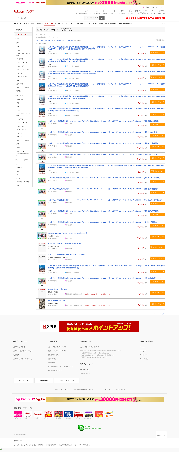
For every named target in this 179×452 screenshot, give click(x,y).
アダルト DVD (20, 151)
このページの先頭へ (160, 314)
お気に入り (122, 14)
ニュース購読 (144, 359)
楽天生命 (68, 418)
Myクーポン (113, 14)
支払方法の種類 (53, 355)
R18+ (163, 23)
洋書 (17, 185)
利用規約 (16, 355)
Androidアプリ (85, 374)
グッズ (67, 23)
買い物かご (97, 14)
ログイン (87, 11)
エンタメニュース (91, 23)
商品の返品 (52, 363)
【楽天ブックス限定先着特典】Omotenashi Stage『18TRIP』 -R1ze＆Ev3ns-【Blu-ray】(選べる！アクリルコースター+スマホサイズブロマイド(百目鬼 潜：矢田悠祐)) (103, 121)
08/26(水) (71, 40)
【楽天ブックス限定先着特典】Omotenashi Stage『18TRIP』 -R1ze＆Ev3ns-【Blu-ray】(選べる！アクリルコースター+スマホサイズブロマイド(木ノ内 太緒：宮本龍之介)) (105, 200)
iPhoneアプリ (84, 369)
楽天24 (38, 418)
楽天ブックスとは (19, 347)
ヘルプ (153, 14)
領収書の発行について (55, 370)
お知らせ (104, 14)
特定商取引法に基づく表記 (67, 445)
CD (17, 175)
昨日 (46, 40)
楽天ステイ (78, 418)
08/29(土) (51, 40)
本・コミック (24, 23)
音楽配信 (113, 23)
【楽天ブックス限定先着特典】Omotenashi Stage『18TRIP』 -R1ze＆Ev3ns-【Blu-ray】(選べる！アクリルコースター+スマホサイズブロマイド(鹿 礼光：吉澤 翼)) (102, 222)
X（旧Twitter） (144, 355)
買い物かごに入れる (158, 52)
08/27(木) (64, 40)
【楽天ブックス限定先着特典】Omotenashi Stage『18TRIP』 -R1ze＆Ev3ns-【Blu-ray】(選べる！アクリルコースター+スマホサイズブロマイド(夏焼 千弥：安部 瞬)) (103, 154)
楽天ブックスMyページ (141, 14)
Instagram (143, 351)
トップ (16, 23)
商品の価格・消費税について (89, 347)
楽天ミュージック (48, 418)
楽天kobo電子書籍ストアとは (23, 351)
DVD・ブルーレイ (49, 23)
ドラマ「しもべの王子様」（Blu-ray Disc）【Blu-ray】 (67, 254)
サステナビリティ (84, 445)
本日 (42, 40)
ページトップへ (161, 435)
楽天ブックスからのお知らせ (22, 359)
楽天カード (28, 418)
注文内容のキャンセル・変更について (60, 366)
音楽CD (39, 23)
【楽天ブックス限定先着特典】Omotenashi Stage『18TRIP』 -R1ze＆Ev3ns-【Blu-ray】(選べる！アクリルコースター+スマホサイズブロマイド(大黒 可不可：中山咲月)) (104, 178)
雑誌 (32, 23)
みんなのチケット (88, 418)
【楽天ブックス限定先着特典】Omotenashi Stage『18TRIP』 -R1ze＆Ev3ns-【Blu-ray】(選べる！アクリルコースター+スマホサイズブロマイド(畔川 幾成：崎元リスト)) (104, 278)
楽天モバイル (18, 418)
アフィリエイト (105, 389)
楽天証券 (58, 418)
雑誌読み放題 (103, 23)
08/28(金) (58, 40)
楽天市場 (161, 11)
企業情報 (41, 445)
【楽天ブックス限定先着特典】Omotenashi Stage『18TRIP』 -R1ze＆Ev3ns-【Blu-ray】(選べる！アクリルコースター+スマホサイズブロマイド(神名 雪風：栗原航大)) (103, 189)
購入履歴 (130, 14)
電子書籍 (19, 168)
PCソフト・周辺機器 (77, 23)
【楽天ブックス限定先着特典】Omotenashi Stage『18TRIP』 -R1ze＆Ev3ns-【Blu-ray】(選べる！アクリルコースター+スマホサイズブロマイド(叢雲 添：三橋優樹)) (103, 143)
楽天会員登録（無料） (82, 13)
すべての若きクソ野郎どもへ (57, 289)
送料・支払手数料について (57, 347)
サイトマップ (120, 389)
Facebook (143, 347)
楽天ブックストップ (61, 389)
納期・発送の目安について (57, 351)
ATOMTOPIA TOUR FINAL (57, 300)
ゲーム (60, 23)
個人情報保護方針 (51, 445)
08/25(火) (77, 40)
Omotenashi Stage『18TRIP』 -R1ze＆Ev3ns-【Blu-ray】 (68, 233)
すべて (38, 40)
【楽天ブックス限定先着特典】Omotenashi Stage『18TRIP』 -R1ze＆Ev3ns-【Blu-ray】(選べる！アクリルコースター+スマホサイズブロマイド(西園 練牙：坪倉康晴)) (103, 211)
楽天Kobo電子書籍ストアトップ (84, 389)
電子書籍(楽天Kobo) (125, 23)
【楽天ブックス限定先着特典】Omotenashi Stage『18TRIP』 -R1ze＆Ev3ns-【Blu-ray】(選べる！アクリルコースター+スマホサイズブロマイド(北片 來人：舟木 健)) (103, 132)
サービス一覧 (161, 13)
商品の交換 (52, 359)
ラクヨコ (109, 418)
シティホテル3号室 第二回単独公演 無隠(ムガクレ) (64, 243)
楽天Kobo (99, 418)
